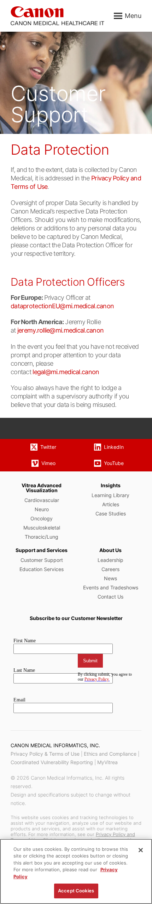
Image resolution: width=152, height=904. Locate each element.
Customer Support (42, 560)
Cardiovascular (41, 500)
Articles (110, 504)
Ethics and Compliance (110, 754)
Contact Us (110, 597)
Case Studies (110, 513)
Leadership (110, 560)
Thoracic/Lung (41, 537)
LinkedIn (114, 447)
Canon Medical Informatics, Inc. (55, 745)
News (110, 578)
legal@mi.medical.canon (66, 372)
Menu (133, 15)
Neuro (42, 509)
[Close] (140, 850)
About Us (110, 550)
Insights (111, 485)
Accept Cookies (76, 890)
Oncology (41, 518)
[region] (76, 871)
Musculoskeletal (41, 528)
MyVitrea (107, 762)
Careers (110, 569)
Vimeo (48, 463)
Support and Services (42, 550)
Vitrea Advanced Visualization (42, 487)
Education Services (41, 569)
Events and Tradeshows (110, 587)
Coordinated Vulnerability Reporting (52, 762)
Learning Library (110, 495)
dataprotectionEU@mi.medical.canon (62, 306)
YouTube (114, 463)
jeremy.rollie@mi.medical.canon (60, 330)
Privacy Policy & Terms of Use (45, 754)
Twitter (48, 447)
